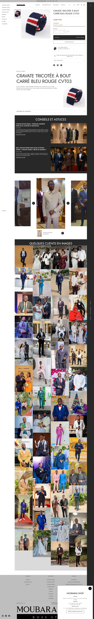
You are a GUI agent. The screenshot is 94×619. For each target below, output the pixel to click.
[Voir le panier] (84, 5)
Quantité (55, 28)
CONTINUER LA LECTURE (20, 134)
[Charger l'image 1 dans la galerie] (17, 14)
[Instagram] (2, 615)
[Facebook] (9, 615)
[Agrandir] (24, 256)
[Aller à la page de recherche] (74, 5)
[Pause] (63, 227)
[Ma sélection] (81, 5)
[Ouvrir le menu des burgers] (90, 5)
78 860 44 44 (78, 608)
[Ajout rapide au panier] (62, 233)
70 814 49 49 (84, 608)
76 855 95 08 (71, 608)
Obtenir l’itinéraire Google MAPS (75, 611)
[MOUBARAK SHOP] (21, 5)
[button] (74, 5)
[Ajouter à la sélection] (68, 31)
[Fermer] (90, 588)
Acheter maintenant (69, 42)
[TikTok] (6, 615)
